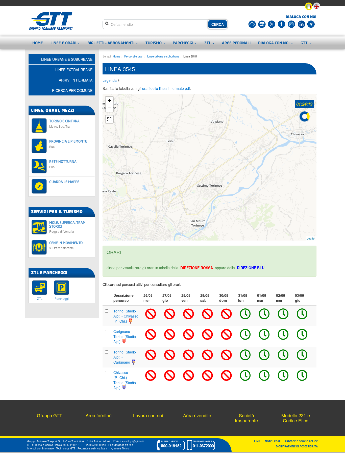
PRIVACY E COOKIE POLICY (301, 441)
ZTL (208, 43)
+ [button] (109, 100)
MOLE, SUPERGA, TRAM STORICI (67, 226)
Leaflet (311, 238)
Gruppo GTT (49, 415)
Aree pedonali (236, 43)
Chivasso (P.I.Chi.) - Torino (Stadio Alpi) (124, 380)
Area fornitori (99, 415)
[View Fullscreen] (109, 119)
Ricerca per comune (72, 90)
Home (37, 43)
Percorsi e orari (133, 56)
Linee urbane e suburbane (163, 56)
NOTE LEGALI (274, 441)
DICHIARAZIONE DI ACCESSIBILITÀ (297, 446)
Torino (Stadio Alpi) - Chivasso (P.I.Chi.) (125, 316)
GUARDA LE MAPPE (64, 182)
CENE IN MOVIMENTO (66, 245)
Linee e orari (64, 43)
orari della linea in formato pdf (166, 88)
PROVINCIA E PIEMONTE (68, 143)
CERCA (217, 24)
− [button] (109, 108)
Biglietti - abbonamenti (111, 43)
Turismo (154, 43)
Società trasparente (246, 418)
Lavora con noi (148, 415)
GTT (305, 43)
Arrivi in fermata (75, 80)
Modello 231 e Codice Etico (295, 418)
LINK (258, 441)
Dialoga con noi (274, 43)
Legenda (110, 80)
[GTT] (51, 21)
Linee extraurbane (73, 69)
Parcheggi (183, 43)
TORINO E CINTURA (64, 123)
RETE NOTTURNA (63, 164)
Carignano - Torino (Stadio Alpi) (124, 336)
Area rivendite (197, 415)
